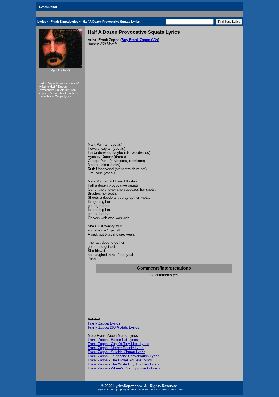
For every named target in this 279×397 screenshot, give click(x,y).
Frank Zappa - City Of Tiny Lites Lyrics (118, 344)
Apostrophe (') (60, 70)
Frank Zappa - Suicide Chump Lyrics (116, 352)
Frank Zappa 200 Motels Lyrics (113, 327)
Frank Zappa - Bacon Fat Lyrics (113, 340)
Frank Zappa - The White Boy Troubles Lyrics (124, 364)
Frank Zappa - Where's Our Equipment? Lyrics (124, 368)
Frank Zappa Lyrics (64, 21)
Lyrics (41, 21)
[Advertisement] (164, 101)
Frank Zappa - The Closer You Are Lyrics (120, 360)
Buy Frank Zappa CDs (140, 40)
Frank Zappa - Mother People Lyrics (116, 348)
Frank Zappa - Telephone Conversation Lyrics (123, 356)
